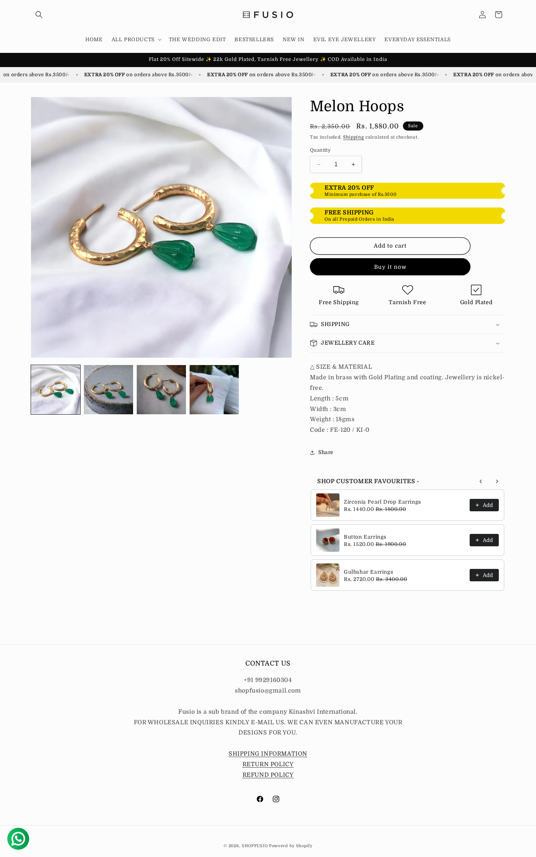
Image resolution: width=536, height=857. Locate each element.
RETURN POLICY (268, 764)
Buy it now (390, 267)
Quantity (320, 150)
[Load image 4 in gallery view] (214, 389)
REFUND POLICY (268, 775)
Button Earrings (365, 537)
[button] (39, 15)
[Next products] (497, 481)
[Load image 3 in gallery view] (161, 389)
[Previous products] (481, 481)
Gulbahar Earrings (368, 572)
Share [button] (326, 452)
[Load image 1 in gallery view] (55, 389)
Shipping (353, 137)
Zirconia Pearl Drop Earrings (382, 502)
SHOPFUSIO (255, 846)
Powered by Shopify (290, 846)
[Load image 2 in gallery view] (108, 389)
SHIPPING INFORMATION (268, 754)
